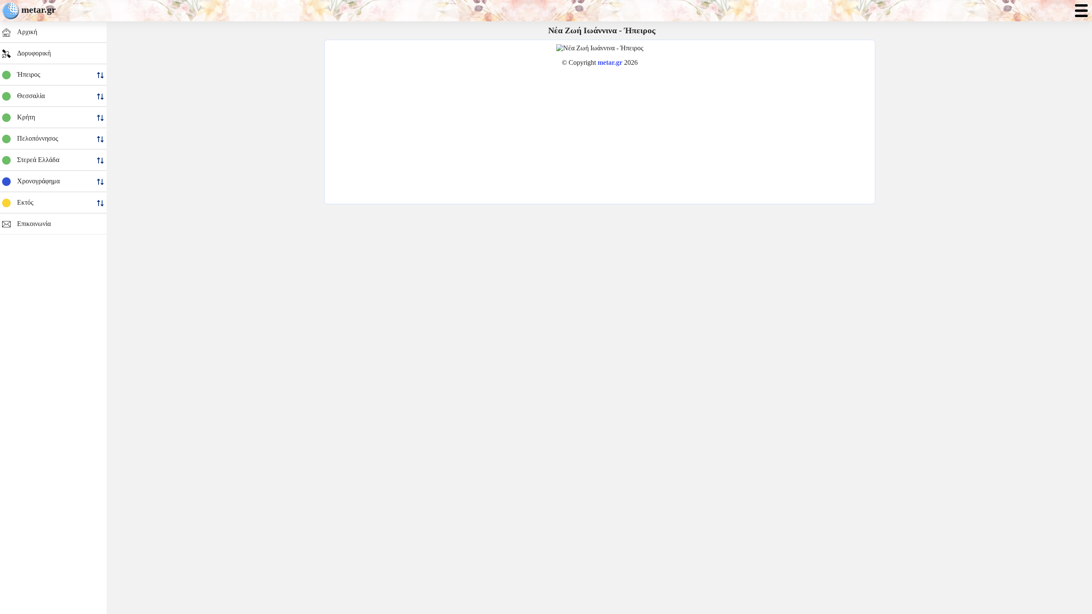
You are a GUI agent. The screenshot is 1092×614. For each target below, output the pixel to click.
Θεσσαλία (31, 95)
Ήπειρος (28, 74)
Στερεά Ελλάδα (38, 159)
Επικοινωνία (34, 223)
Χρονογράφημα (38, 181)
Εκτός (25, 202)
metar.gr (38, 9)
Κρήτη (26, 117)
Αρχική (27, 31)
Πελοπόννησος (37, 138)
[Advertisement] (600, 133)
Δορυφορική (34, 53)
